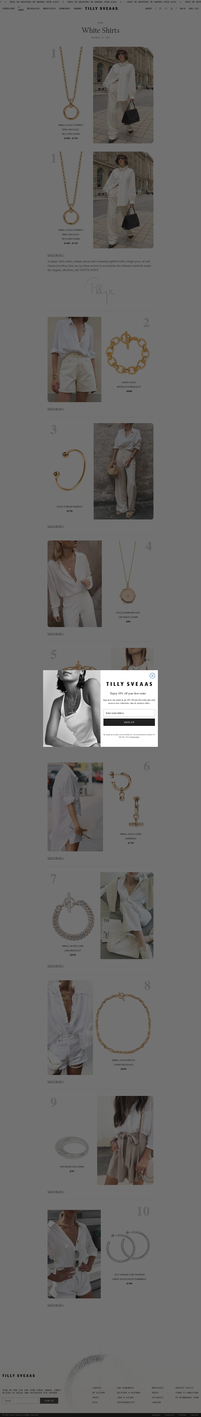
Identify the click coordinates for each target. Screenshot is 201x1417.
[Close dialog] (152, 675)
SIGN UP (129, 722)
